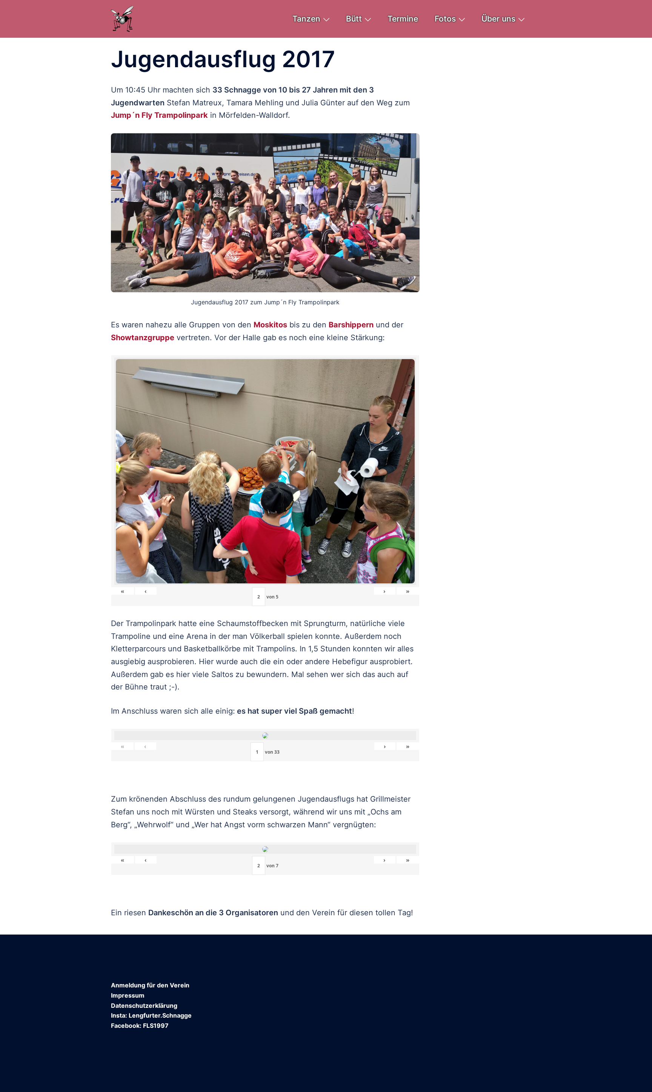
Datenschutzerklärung (144, 1005)
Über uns (498, 18)
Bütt (354, 18)
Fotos (445, 18)
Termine (403, 18)
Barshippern (351, 324)
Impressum (128, 995)
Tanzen (306, 18)
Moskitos (270, 324)
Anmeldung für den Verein (150, 985)
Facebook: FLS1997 (140, 1025)
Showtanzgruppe (142, 337)
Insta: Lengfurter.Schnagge (151, 1015)
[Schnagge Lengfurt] (122, 18)
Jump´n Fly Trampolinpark (159, 115)
